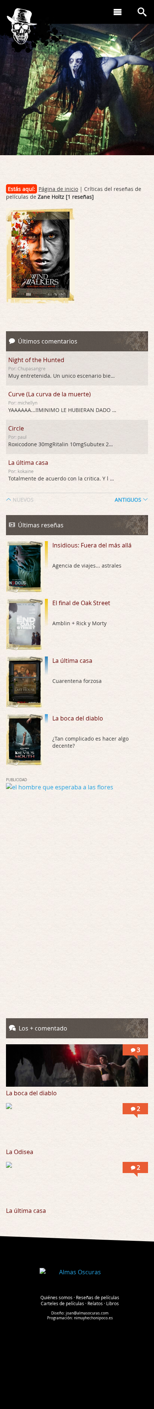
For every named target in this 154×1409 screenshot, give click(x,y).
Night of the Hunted (36, 360)
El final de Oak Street (81, 603)
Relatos (95, 1303)
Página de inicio (58, 188)
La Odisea (19, 1152)
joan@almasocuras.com (87, 1313)
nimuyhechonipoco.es (93, 1318)
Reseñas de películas (97, 1297)
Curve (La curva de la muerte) (49, 394)
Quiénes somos (56, 1297)
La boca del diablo (77, 718)
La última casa (28, 463)
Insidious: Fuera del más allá (92, 545)
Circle (16, 428)
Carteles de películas (62, 1303)
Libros (112, 1303)
